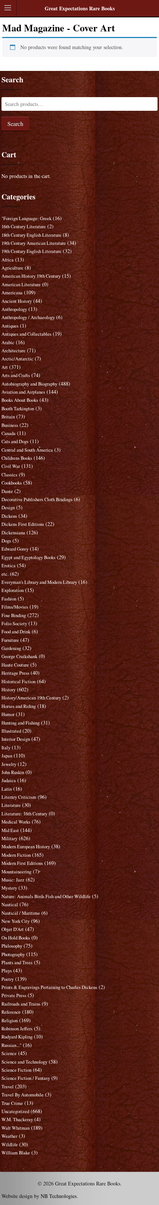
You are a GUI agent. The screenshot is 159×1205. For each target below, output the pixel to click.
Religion (9, 1020)
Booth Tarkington (17, 408)
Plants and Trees (17, 962)
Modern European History (25, 846)
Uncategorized (15, 1111)
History (8, 690)
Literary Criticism (18, 797)
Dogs (6, 541)
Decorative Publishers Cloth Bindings (36, 499)
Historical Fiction (18, 681)
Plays (6, 971)
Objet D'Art (12, 929)
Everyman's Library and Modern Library (39, 582)
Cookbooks (11, 483)
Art (4, 367)
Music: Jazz (12, 880)
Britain (8, 417)
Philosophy (11, 946)
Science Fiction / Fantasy (25, 1078)
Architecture (13, 351)
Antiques (9, 326)
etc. (5, 574)
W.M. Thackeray (17, 1119)
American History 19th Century (31, 276)
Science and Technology (24, 1062)
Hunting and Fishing (20, 723)
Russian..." (11, 1045)
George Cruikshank (19, 656)
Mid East (10, 830)
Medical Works (15, 822)
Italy (5, 747)
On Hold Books (15, 938)
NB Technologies (59, 1195)
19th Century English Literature (31, 251)
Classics (9, 475)
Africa (7, 260)
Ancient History (16, 301)
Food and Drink (15, 632)
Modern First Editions (22, 863)
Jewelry (8, 764)
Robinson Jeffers (17, 1029)
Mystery (9, 888)
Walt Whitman (15, 1128)
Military (9, 838)
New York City (15, 921)
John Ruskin (12, 772)
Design (8, 507)
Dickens (9, 516)
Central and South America (27, 450)
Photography (13, 954)
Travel (7, 1087)
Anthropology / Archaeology (28, 317)
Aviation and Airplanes (23, 392)
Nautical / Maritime (20, 913)
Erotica (8, 565)
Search (15, 123)
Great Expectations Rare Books (80, 8)
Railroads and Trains (20, 1004)
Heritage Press (15, 673)
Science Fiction (16, 1070)
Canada (8, 433)
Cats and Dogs (14, 441)
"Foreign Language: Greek (26, 218)
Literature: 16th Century (24, 814)
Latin (6, 789)
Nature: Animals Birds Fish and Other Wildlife (46, 896)
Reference (11, 1012)
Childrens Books (16, 458)
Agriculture (12, 268)
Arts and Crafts (15, 375)
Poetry (7, 979)
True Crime (12, 1103)
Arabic (7, 342)
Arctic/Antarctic (17, 359)
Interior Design (15, 739)
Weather (9, 1136)
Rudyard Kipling (17, 1037)
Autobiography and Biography (29, 384)
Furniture (10, 640)
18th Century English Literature (31, 235)
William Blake (15, 1153)
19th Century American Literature (33, 243)
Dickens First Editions (22, 524)
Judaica (8, 780)
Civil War (10, 466)
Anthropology (14, 309)
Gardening (11, 648)
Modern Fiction (16, 855)
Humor (7, 714)
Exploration (12, 590)
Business (9, 425)
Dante (7, 491)
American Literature (21, 284)
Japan (6, 756)
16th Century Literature (23, 226)
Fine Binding (13, 615)
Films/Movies (14, 607)
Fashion (8, 599)
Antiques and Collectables (26, 334)
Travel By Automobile (22, 1095)
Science (9, 1053)
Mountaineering (16, 872)
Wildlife (9, 1144)
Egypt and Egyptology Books (28, 557)
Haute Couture (15, 665)
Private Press (13, 995)
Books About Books (19, 400)
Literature (11, 805)
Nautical (9, 904)
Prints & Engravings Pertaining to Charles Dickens (49, 987)
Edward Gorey (14, 549)
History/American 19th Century (31, 698)
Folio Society (14, 623)
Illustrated (11, 731)
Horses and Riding (18, 706)
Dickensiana (13, 533)
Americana (12, 293)
